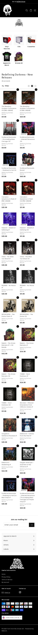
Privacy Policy (6, 577)
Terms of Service (7, 579)
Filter (7, 86)
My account (5, 582)
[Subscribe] (31, 525)
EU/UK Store (21, 2)
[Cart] (31, 10)
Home (3, 574)
